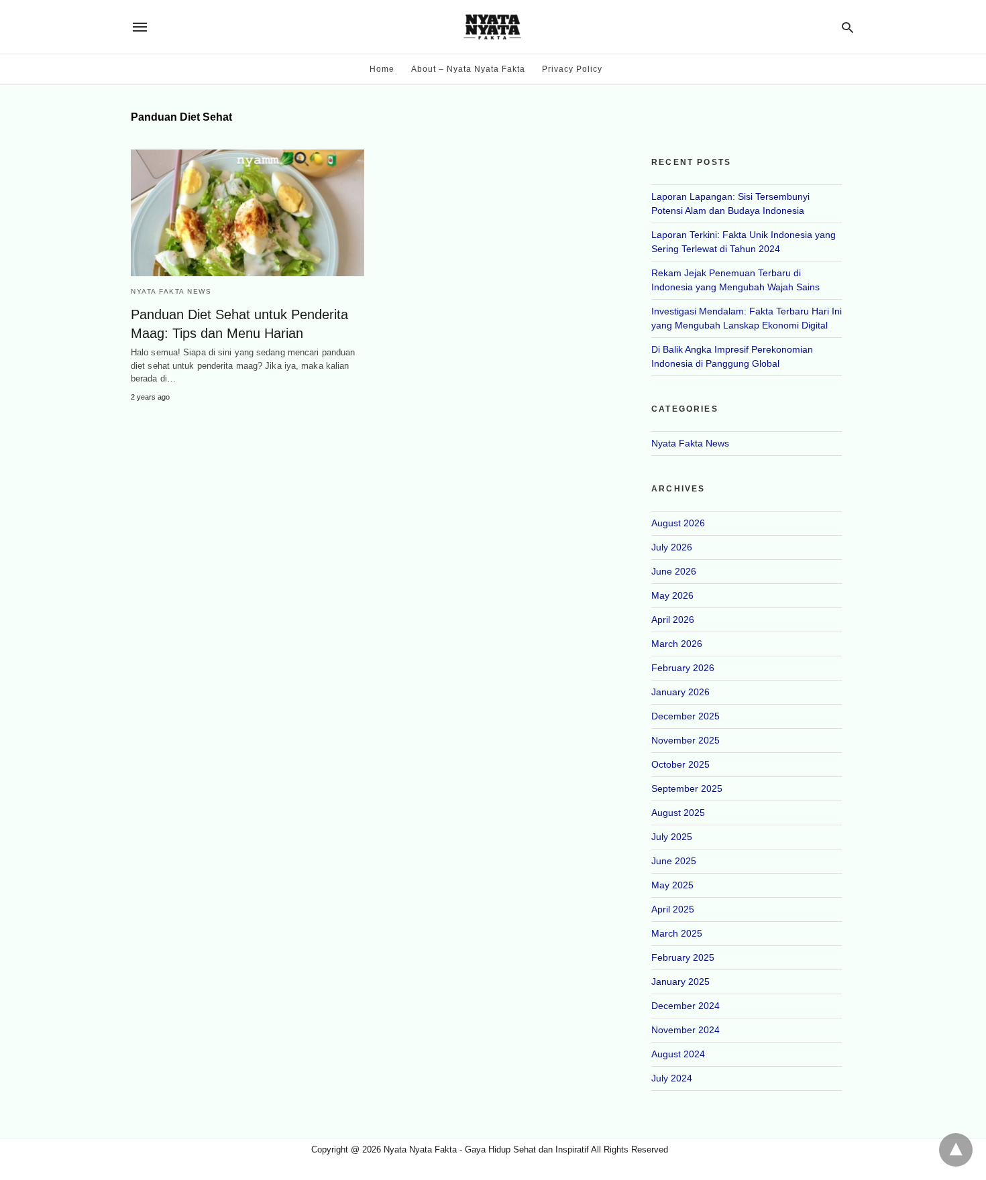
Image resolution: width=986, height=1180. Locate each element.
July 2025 (671, 836)
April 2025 (672, 909)
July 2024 (671, 1078)
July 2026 (671, 547)
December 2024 (685, 1005)
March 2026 (676, 643)
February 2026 (682, 667)
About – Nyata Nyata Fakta (468, 69)
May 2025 (672, 885)
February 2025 (682, 957)
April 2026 (672, 619)
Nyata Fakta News (171, 291)
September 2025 (686, 788)
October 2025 (680, 764)
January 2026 (680, 692)
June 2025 (673, 861)
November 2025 (685, 740)
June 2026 (673, 571)
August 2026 (678, 523)
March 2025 (676, 933)
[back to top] (956, 1150)
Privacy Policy (572, 69)
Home (382, 69)
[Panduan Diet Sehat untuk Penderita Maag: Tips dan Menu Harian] (247, 213)
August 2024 (678, 1054)
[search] (847, 27)
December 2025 (685, 716)
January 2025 (680, 981)
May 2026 (672, 595)
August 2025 (678, 812)
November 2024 (685, 1029)
